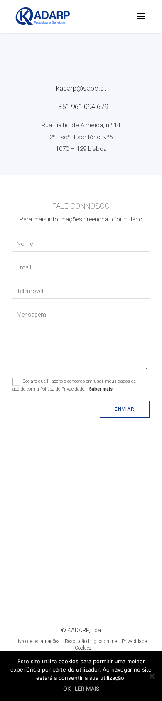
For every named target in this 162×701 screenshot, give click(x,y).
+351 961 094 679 (81, 106)
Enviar (125, 409)
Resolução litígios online (91, 641)
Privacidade (134, 641)
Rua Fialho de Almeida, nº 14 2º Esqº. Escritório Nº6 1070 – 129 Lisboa (81, 136)
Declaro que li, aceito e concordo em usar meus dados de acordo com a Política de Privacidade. (74, 384)
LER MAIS (87, 688)
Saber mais (101, 389)
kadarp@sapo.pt (81, 88)
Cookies (83, 648)
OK (67, 688)
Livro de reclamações (37, 641)
